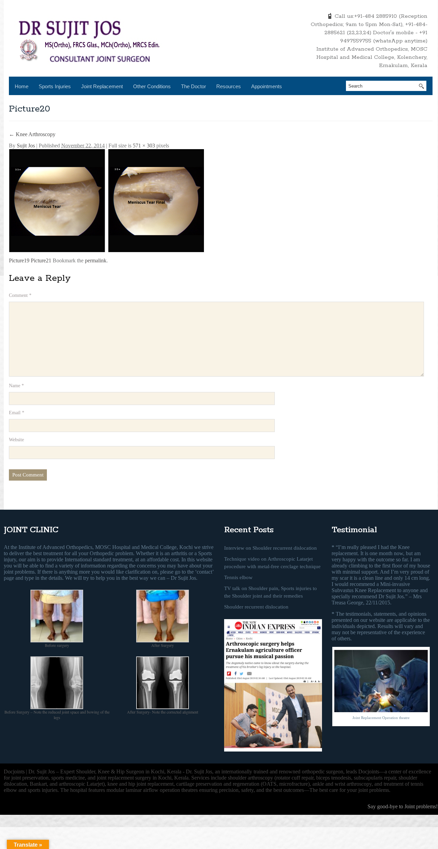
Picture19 (19, 260)
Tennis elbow (238, 577)
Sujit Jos (26, 145)
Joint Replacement (102, 86)
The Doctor (193, 86)
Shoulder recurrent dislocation (256, 607)
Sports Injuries (55, 86)
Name (16, 385)
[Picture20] (106, 200)
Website (16, 439)
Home (21, 86)
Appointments (266, 86)
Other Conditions (152, 86)
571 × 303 (144, 145)
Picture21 (41, 260)
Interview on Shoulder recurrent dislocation (270, 548)
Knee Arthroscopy (32, 134)
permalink (95, 260)
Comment (20, 295)
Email (16, 412)
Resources (228, 86)
